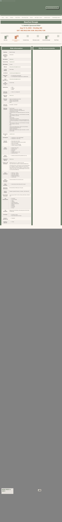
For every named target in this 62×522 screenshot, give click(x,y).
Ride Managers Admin (56, 17)
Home (3, 17)
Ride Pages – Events (38, 17)
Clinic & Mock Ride (25, 17)
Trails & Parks (17, 17)
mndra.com (11, 59)
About (7, 17)
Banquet (11, 17)
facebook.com (12, 61)
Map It (11, 102)
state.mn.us (12, 95)
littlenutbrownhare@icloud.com (15, 66)
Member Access (47, 17)
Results (31, 17)
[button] (7, 17)
